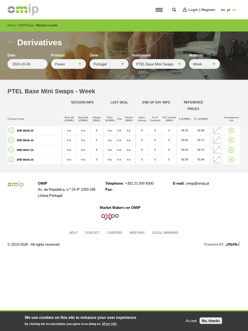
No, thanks (211, 321)
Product (58, 55)
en (234, 10)
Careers (114, 233)
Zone (94, 55)
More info (109, 324)
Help (73, 233)
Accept (191, 321)
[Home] (23, 10)
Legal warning (165, 233)
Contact (92, 233)
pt (228, 10)
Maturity (196, 55)
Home (12, 25)
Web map (137, 233)
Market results (46, 25)
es (223, 10)
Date (11, 55)
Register (208, 10)
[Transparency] (231, 131)
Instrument (141, 55)
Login (193, 10)
